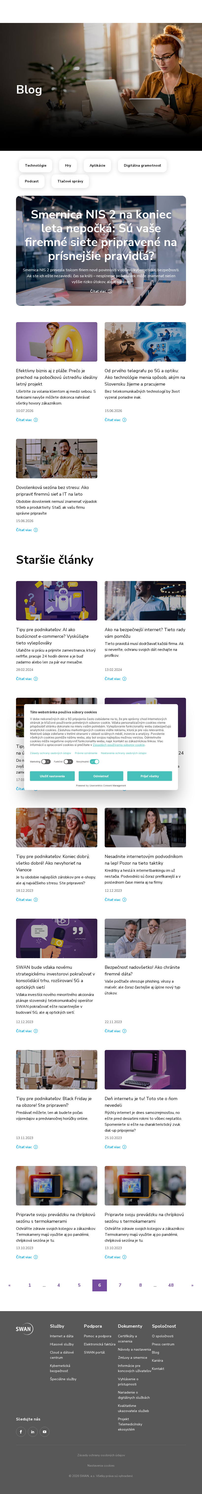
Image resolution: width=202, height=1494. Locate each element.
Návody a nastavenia (134, 1349)
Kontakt (158, 1368)
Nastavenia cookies (101, 1466)
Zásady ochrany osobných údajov (101, 1455)
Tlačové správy (70, 181)
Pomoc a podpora (97, 1336)
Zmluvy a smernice (132, 1357)
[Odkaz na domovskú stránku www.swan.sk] (13, 10)
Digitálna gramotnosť (142, 165)
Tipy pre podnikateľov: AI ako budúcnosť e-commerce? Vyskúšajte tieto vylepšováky (52, 636)
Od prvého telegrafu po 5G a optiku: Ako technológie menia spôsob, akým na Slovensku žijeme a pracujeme (145, 377)
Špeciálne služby (63, 1379)
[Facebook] (21, 1432)
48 (171, 1285)
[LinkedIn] (33, 1432)
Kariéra (157, 1360)
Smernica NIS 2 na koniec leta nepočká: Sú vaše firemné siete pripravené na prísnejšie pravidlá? (101, 235)
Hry (68, 165)
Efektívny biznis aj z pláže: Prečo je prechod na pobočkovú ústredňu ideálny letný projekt (56, 377)
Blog (155, 1352)
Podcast (32, 181)
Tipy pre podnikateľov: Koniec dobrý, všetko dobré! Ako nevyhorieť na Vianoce (52, 863)
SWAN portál (94, 1352)
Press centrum (163, 1344)
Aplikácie (97, 165)
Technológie (35, 165)
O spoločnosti (162, 1336)
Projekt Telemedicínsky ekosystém (130, 1424)
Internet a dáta (61, 1336)
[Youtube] (45, 1432)
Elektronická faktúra (100, 1344)
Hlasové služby (62, 1344)
